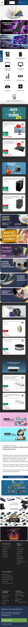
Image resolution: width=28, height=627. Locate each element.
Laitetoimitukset (6, 595)
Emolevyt (7, 58)
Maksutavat (19, 553)
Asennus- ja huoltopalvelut (14, 101)
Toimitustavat (20, 549)
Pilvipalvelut (5, 597)
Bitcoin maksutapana (20, 555)
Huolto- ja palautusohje (7, 583)
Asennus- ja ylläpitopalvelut (5, 599)
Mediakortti (5, 551)
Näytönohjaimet (20, 80)
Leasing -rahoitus (4, 603)
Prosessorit (20, 90)
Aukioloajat (4, 556)
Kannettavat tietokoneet (7, 69)
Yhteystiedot (5, 555)
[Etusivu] (5, 0)
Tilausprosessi (20, 547)
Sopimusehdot (20, 558)
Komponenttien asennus (7, 577)
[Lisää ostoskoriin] (22, 124)
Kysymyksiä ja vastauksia (5, 549)
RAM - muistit (7, 80)
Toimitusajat (19, 551)
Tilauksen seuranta (6, 546)
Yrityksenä (4, 553)
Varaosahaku (5, 581)
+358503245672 (21, 602)
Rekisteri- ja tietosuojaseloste (21, 560)
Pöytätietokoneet (20, 58)
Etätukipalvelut (5, 574)
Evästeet (19, 563)
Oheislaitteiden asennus (7, 579)
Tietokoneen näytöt (20, 69)
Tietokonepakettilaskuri (7, 576)
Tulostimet (7, 90)
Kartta (18, 600)
